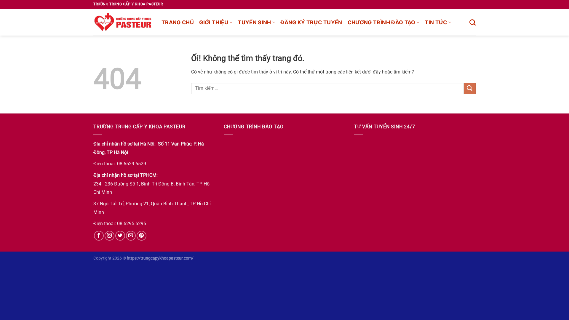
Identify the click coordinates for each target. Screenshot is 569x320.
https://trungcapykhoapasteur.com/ (160, 258)
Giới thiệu (213, 22)
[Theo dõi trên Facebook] (99, 236)
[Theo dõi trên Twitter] (120, 236)
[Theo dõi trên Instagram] (109, 236)
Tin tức (436, 22)
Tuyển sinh (254, 22)
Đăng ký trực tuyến (311, 22)
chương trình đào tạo (381, 22)
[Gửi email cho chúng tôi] (131, 236)
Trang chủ (178, 22)
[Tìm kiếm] (472, 22)
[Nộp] (470, 88)
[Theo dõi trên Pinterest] (141, 236)
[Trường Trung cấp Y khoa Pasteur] (123, 22)
